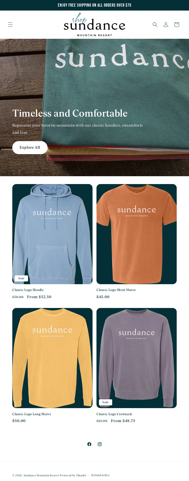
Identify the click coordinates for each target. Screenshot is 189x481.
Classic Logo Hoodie (28, 290)
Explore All (30, 147)
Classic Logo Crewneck (114, 414)
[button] (10, 24)
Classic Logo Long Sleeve (31, 414)
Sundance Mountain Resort (41, 475)
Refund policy (100, 475)
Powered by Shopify (73, 475)
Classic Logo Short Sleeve (116, 290)
